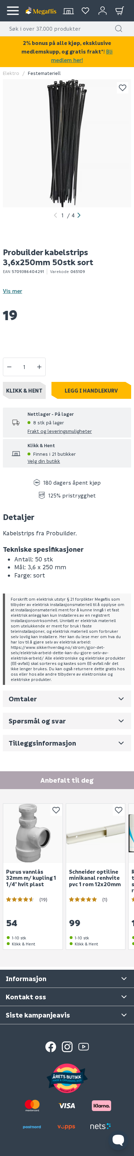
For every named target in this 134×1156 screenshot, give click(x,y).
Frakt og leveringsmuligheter (60, 431)
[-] (9, 367)
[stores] (68, 10)
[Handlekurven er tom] (119, 10)
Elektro (11, 73)
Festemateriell (44, 73)
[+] (39, 367)
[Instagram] (67, 1046)
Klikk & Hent (24, 390)
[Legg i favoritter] (122, 88)
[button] (118, 28)
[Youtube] (83, 1046)
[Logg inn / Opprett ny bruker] (102, 10)
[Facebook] (50, 1046)
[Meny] (13, 11)
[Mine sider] (85, 10)
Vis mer (12, 290)
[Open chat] (118, 1140)
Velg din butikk (44, 461)
